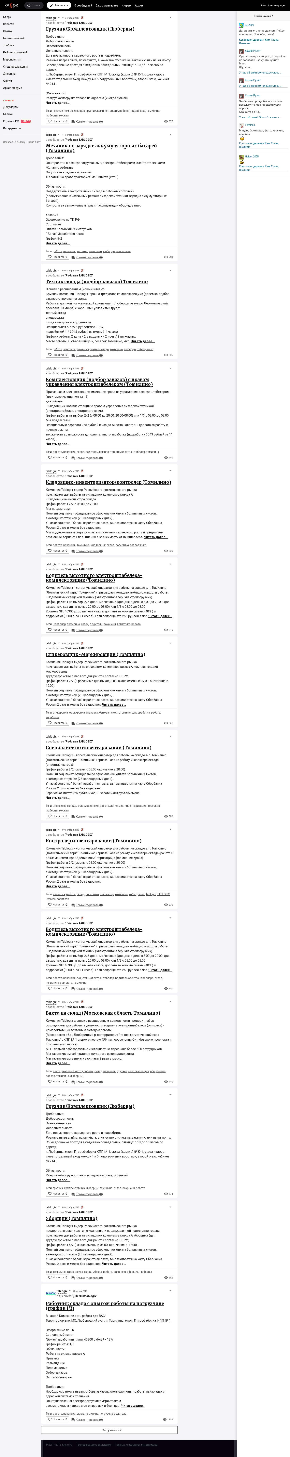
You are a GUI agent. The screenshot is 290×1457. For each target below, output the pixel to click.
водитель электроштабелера (134, 978)
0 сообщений (83, 5)
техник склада (99, 349)
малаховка (123, 251)
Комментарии (263, 16)
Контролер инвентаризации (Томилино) (94, 841)
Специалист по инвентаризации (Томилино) (99, 747)
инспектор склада (64, 805)
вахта (56, 1071)
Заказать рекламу (14, 141)
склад (80, 451)
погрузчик (106, 1413)
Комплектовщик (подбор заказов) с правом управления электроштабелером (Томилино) (99, 382)
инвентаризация (136, 805)
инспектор (107, 894)
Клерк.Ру (67, 1444)
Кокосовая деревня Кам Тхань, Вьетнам (259, 41)
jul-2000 (249, 24)
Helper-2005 (252, 156)
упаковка (92, 712)
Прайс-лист (34, 141)
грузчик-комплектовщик (69, 110)
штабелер (59, 624)
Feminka (250, 124)
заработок (52, 717)
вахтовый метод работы (77, 1071)
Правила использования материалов (136, 1444)
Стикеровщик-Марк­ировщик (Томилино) (95, 654)
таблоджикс (145, 349)
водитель (92, 451)
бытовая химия (109, 712)
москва (64, 115)
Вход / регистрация (273, 5)
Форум (126, 5)
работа (124, 110)
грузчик (91, 110)
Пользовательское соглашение (93, 1444)
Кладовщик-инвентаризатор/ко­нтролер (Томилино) (108, 482)
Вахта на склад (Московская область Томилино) (103, 1013)
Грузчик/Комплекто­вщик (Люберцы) (90, 29)
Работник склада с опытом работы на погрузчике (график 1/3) (105, 1306)
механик (82, 251)
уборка (97, 1271)
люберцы (52, 115)
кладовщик (98, 545)
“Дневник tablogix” (84, 1296)
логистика (122, 545)
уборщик (132, 1271)
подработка (137, 110)
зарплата (69, 349)
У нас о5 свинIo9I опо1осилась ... (260, 72)
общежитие (158, 1071)
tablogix (51, 18)
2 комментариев (107, 5)
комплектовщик (107, 110)
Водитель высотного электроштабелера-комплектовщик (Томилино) (94, 578)
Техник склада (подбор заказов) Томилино (97, 281)
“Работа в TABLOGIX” (79, 22)
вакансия (69, 251)
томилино (153, 110)
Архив (139, 5)
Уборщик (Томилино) (71, 1218)
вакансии (69, 1413)
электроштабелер (133, 451)
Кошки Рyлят (253, 50)
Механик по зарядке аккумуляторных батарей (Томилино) (101, 148)
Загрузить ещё (112, 1430)
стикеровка (60, 712)
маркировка (77, 712)
